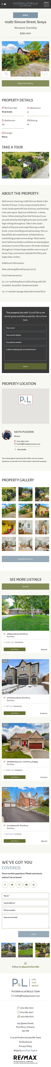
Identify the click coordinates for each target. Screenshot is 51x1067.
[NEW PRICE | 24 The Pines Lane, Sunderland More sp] (25, 950)
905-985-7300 (27, 1007)
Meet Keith (21, 449)
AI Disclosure (25, 1041)
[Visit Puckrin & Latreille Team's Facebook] (5, 885)
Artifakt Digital (29, 1050)
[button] (46, 4)
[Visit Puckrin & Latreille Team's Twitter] (12, 885)
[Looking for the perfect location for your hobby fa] (42, 950)
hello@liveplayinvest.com (27, 995)
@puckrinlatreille (30, 966)
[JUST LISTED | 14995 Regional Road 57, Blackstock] (8, 950)
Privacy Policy (25, 1046)
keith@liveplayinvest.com (28, 443)
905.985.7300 (23, 441)
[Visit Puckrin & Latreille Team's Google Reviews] (34, 885)
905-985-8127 (27, 1016)
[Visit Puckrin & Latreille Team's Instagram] (19, 885)
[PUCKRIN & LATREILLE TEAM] (25, 4)
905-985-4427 (26, 1012)
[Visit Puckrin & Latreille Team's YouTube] (26, 885)
